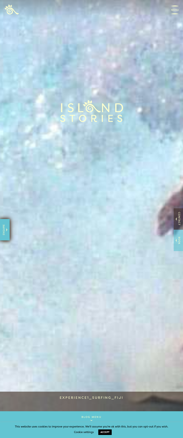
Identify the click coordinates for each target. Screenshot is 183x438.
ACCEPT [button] (105, 432)
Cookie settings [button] (84, 432)
